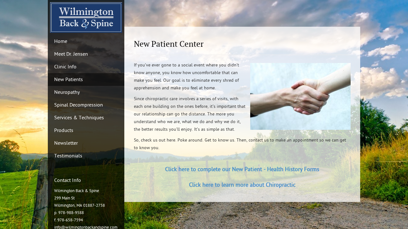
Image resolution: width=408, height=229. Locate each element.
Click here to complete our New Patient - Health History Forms (242, 169)
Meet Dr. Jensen (71, 54)
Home (60, 41)
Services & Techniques (79, 118)
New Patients (68, 79)
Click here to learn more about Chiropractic (242, 185)
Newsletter (66, 143)
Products (63, 130)
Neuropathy (67, 92)
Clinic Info (65, 67)
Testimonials (68, 156)
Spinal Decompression (78, 105)
